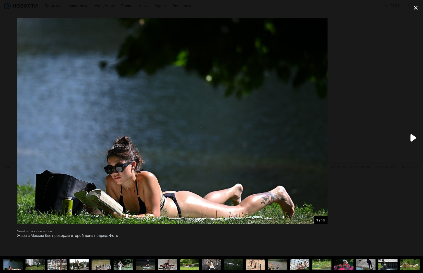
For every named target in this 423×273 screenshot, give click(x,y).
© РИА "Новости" (32, 220)
